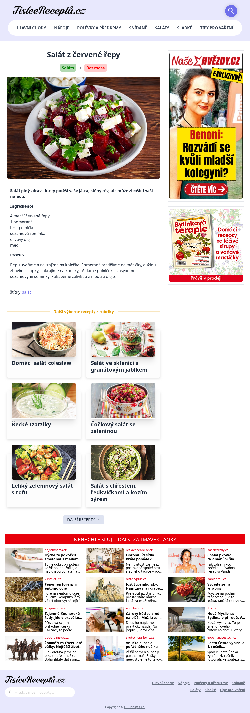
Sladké (184, 28)
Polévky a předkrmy (99, 28)
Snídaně (138, 28)
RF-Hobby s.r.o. (134, 707)
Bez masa (95, 68)
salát (26, 292)
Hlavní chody (31, 28)
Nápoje (61, 28)
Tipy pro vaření (216, 28)
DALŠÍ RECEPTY (81, 519)
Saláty (162, 28)
